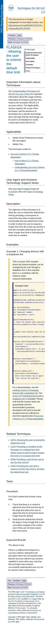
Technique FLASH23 (20, 39)
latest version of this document (22, 596)
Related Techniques (33, 68)
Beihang (11, 619)
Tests (28, 71)
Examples (29, 65)
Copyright (11, 617)
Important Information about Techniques (34, 54)
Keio (39, 617)
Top (9, 581)
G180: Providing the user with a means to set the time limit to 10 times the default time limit (27, 469)
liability (22, 619)
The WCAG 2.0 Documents (24, 601)
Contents (11, 35)
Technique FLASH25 (18, 42)
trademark (29, 619)
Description (30, 61)
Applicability (30, 58)
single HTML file (38, 599)
